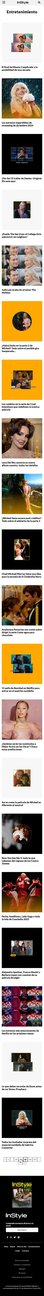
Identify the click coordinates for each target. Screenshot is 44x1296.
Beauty (12, 1247)
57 (35, 1159)
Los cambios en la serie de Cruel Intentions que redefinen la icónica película (20, 407)
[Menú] (4, 2)
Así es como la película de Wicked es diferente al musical (21, 803)
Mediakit (22, 1269)
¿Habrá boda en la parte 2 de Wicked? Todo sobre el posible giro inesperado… (20, 348)
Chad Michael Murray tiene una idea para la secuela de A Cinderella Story (21, 575)
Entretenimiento (34, 1247)
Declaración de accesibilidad (22, 1277)
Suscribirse (22, 1230)
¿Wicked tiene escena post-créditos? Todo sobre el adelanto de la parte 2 (21, 519)
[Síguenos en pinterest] (19, 1237)
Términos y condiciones (22, 1265)
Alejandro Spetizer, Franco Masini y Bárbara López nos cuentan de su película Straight (21, 975)
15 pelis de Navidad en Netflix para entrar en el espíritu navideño (21, 689)
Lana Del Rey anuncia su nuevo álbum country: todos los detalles (20, 464)
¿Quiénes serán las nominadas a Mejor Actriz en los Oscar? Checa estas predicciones (19, 746)
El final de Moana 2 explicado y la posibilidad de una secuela (20, 68)
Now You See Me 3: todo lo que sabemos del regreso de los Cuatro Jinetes (20, 861)
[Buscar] (39, 2)
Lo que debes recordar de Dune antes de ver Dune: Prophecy (22, 1088)
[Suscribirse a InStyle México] (22, 1195)
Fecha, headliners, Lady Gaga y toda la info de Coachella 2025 (21, 918)
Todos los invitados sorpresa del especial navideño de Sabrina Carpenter (19, 1145)
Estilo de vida (22, 1247)
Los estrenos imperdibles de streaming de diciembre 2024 (17, 124)
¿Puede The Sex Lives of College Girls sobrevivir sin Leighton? (21, 235)
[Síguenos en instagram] (11, 1237)
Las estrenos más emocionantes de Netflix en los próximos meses (20, 1032)
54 (21, 1159)
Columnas (25, 1251)
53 (16, 1159)
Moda (6, 1247)
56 (30, 1159)
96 (20, 1162)
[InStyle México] (23, 2)
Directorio (22, 1273)
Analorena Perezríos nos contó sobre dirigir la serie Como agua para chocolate (22, 632)
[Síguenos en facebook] (7, 1237)
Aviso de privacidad (22, 1260)
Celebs (17, 1251)
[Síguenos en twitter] (15, 1237)
